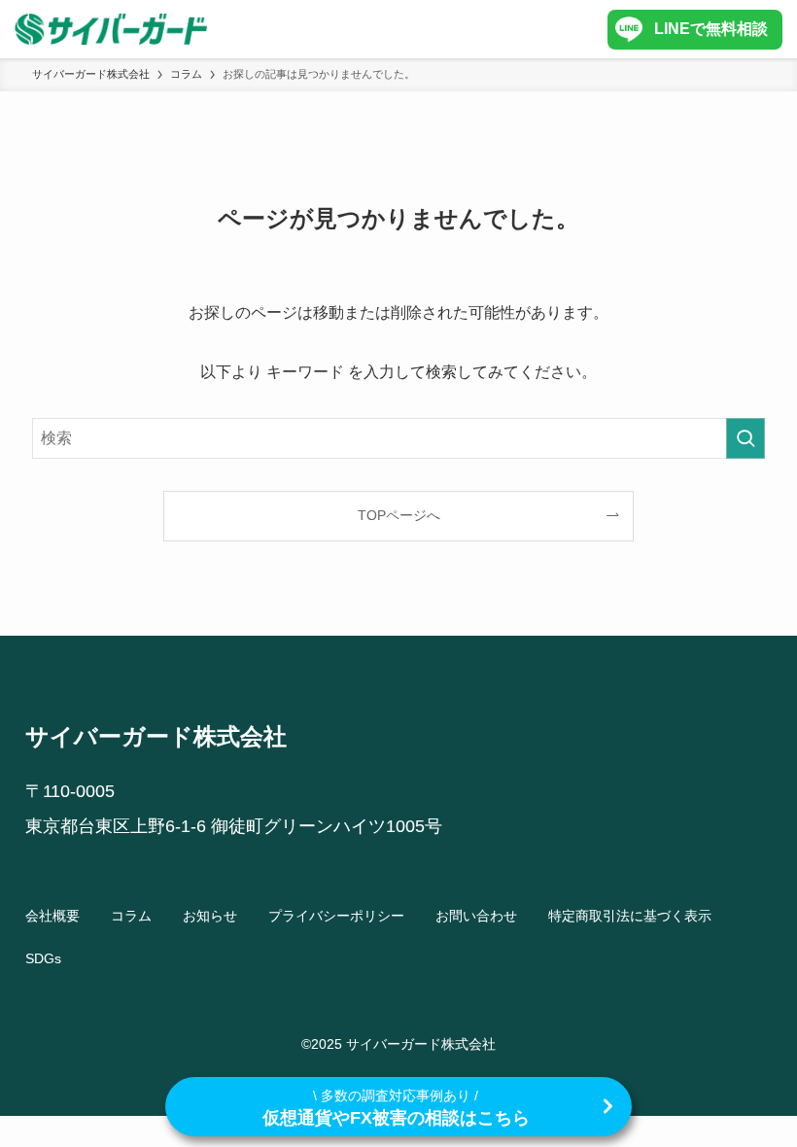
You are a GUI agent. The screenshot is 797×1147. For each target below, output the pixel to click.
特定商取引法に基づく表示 (629, 915)
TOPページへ (399, 515)
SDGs (43, 958)
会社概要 (52, 915)
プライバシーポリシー (336, 915)
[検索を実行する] (745, 438)
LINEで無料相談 (711, 28)
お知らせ (210, 915)
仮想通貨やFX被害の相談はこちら (396, 1108)
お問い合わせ (476, 915)
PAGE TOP (759, 1096)
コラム (131, 915)
